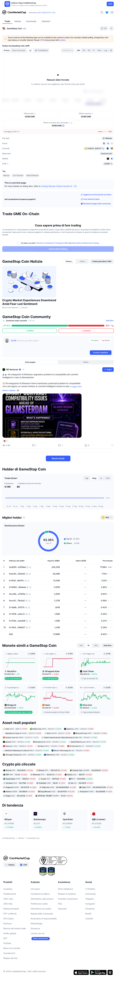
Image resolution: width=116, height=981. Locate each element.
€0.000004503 (59, 787)
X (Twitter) (90, 889)
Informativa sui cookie (41, 908)
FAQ (60, 904)
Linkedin (89, 918)
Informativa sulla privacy (42, 899)
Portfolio (7, 943)
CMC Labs (8, 899)
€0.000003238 (97, 787)
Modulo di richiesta (67, 894)
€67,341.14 (53, 770)
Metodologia (36, 923)
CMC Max (8, 904)
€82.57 (79, 775)
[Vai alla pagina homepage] (14, 12)
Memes (6, 175)
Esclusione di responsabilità (44, 918)
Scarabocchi (9, 953)
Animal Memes (32, 175)
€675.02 (53, 779)
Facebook (89, 908)
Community (90, 894)
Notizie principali (11, 908)
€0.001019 (57, 791)
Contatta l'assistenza (68, 899)
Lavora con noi (37, 933)
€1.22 (16, 775)
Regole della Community (42, 913)
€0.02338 (19, 796)
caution (62, 40)
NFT (5, 938)
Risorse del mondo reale (14, 928)
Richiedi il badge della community (97, 204)
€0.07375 (21, 787)
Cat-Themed (18, 175)
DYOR (42, 40)
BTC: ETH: (46, 13)
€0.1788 (19, 783)
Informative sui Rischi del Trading (85, 243)
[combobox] (67, 50)
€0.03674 (19, 770)
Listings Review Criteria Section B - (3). (59, 186)
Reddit (88, 913)
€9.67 (52, 783)
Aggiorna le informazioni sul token (97, 195)
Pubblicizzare (9, 894)
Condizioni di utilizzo (40, 894)
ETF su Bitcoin (10, 913)
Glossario (62, 908)
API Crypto (8, 918)
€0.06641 (20, 791)
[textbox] (49, 344)
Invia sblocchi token (91, 199)
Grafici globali (9, 933)
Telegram (89, 899)
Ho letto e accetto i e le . (60, 243)
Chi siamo (35, 889)
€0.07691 (82, 779)
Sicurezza (35, 928)
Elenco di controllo (11, 948)
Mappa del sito (10, 958)
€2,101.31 (47, 775)
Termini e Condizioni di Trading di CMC (52, 243)
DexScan (7, 923)
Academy (7, 889)
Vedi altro (110, 320)
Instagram (90, 904)
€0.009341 (90, 770)
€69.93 (20, 779)
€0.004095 (96, 791)
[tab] (31, 50)
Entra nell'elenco (65, 889)
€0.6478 (82, 783)
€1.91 (55, 796)
